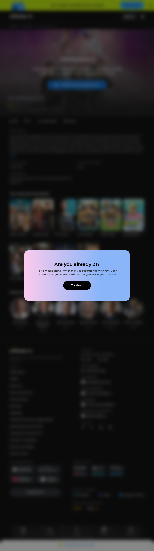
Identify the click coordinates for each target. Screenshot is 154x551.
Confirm (77, 285)
